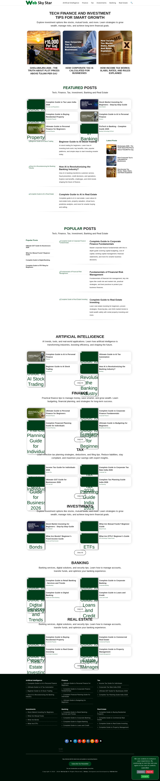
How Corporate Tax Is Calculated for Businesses (79, 70)
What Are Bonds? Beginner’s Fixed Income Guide (58, 537)
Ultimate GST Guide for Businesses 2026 (56, 481)
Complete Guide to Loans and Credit (112, 594)
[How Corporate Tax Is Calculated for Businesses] (79, 64)
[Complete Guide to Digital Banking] (36, 601)
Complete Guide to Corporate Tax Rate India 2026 (114, 468)
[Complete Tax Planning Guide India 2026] (89, 494)
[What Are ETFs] (89, 541)
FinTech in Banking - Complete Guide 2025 (112, 127)
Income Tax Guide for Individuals (110, 683)
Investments (101, 3)
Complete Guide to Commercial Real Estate (113, 638)
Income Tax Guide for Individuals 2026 (60, 468)
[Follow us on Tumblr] (88, 741)
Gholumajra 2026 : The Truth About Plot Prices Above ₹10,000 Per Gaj (43, 71)
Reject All (149, 772)
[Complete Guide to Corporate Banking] (89, 589)
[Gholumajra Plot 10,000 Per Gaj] (44, 64)
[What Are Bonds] (36, 541)
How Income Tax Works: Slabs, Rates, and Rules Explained (115, 70)
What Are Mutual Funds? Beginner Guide (114, 525)
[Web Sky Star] (39, 4)
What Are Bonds (33, 720)
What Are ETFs (32, 723)
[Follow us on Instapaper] (101, 741)
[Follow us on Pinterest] (79, 741)
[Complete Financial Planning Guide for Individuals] (36, 437)
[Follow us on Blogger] (92, 741)
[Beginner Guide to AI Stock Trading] (36, 375)
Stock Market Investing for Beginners (40, 712)
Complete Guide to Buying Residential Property (57, 115)
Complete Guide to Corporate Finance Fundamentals (105, 242)
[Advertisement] (80, 777)
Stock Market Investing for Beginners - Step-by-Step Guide (113, 103)
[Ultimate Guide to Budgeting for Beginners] (89, 434)
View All (80, 383)
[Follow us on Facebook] (67, 741)
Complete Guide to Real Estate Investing (106, 301)
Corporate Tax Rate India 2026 (110, 687)
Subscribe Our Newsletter (80, 764)
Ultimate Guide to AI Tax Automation (110, 355)
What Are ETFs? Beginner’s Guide (114, 536)
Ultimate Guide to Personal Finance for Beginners (58, 127)
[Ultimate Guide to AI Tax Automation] (89, 363)
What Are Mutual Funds (35, 716)
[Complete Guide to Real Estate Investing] (36, 661)
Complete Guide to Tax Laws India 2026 (61, 103)
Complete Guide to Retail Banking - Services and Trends (61, 581)
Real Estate (123, 3)
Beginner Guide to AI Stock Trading (78, 141)
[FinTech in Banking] (89, 132)
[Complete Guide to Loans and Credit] (89, 604)
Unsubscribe (74, 768)
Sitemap (86, 771)
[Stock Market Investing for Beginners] (89, 104)
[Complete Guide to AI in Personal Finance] (89, 117)
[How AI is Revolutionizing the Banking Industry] (89, 380)
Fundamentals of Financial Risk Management (106, 273)
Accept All (145, 776)
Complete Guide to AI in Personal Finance (114, 115)
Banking (112, 3)
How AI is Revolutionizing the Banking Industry (40, 695)
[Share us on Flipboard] (97, 741)
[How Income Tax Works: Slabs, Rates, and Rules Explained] (115, 64)
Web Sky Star (64, 771)
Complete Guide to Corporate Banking (112, 581)
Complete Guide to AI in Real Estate (78, 194)
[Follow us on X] (71, 741)
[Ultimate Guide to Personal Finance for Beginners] (36, 129)
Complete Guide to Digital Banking (38, 260)
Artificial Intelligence (71, 3)
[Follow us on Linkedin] (75, 741)
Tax (92, 3)
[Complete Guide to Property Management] (89, 658)
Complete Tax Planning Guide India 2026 (112, 481)
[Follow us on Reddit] (84, 741)
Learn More (145, 767)
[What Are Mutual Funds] (89, 532)
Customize (141, 772)
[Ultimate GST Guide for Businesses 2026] (36, 494)
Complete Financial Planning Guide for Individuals (58, 424)
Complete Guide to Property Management (111, 650)
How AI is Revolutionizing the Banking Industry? (74, 168)
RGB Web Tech (113, 771)
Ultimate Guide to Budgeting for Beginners (113, 424)
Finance (85, 3)
